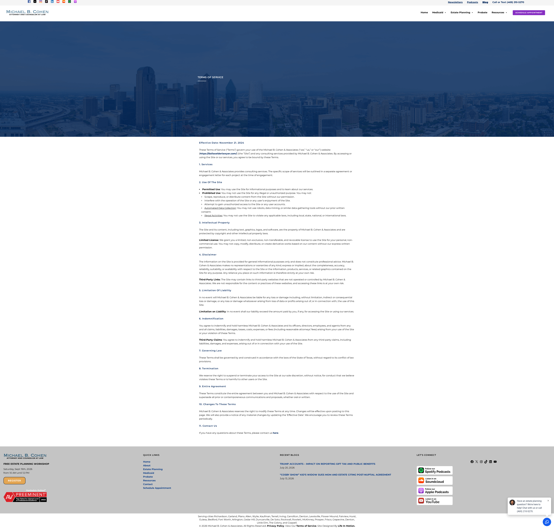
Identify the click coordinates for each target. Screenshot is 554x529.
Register (14, 480)
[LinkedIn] (490, 462)
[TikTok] (486, 462)
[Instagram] (481, 462)
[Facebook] (472, 462)
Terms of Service (306, 526)
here (275, 433)
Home (424, 12)
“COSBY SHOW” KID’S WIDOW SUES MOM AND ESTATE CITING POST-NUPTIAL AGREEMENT (335, 474)
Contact (148, 484)
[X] (476, 462)
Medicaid (437, 12)
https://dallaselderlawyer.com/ (218, 153)
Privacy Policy (275, 526)
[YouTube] (495, 462)
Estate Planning (460, 12)
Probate (482, 12)
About (146, 465)
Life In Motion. (346, 526)
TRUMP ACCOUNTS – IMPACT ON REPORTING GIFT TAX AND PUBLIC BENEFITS (327, 464)
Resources (498, 12)
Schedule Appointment (528, 13)
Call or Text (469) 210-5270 (508, 2)
